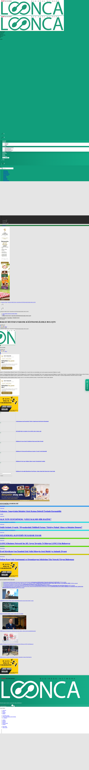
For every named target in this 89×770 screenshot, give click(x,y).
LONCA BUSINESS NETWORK (9, 716)
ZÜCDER (5, 178)
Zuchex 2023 (5, 175)
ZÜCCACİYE (6, 180)
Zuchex (4, 177)
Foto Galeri (4, 726)
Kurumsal (4, 146)
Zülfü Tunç (5, 170)
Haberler (4, 141)
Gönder (1, 475)
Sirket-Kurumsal (8, 148)
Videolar (4, 222)
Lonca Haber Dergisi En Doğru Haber (9, 313)
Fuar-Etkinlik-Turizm (9, 149)
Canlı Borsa (4, 223)
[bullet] (9, 475)
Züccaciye (5, 179)
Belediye (4, 225)
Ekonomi (6, 143)
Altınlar (3, 719)
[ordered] (7, 475)
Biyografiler (4, 156)
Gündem (6, 144)
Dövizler (4, 721)
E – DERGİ (5, 157)
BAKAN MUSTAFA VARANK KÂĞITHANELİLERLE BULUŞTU (22, 302)
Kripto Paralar (5, 723)
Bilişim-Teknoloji (8, 151)
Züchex (4, 176)
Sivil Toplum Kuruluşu (9, 147)
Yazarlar (4, 712)
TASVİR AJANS (5, 715)
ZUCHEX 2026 (6, 174)
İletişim (3, 713)
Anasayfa (3, 302)
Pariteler (4, 724)
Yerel (6, 302)
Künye (3, 711)
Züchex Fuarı (6, 172)
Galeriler (4, 220)
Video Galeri (4, 727)
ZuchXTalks (5, 171)
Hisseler (4, 722)
